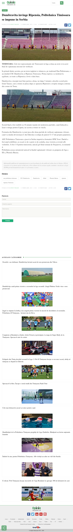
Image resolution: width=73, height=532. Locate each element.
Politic (40, 519)
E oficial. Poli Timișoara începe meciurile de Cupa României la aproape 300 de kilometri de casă (35, 481)
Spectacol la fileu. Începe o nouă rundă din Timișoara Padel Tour (24, 383)
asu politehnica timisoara (10, 178)
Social (28, 519)
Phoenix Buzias (54, 178)
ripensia (64, 178)
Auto (29, 521)
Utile (24, 521)
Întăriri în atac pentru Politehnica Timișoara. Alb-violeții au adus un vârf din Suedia (31, 456)
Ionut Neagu (14, 24)
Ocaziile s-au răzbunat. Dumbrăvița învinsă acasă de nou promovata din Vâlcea (29, 262)
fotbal (44, 178)
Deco (40, 521)
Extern (59, 519)
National (53, 519)
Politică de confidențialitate (44, 524)
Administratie (21, 519)
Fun (51, 521)
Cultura (46, 519)
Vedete (45, 521)
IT (55, 521)
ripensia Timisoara (8, 182)
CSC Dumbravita (25, 178)
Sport (64, 519)
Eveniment (12, 519)
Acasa (6, 519)
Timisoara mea (17, 521)
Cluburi (60, 521)
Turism (34, 521)
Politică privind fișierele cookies (27, 524)
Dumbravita (36, 178)
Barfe (10, 521)
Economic (34, 519)
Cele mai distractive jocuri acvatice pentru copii (18, 408)
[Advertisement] (36, 240)
